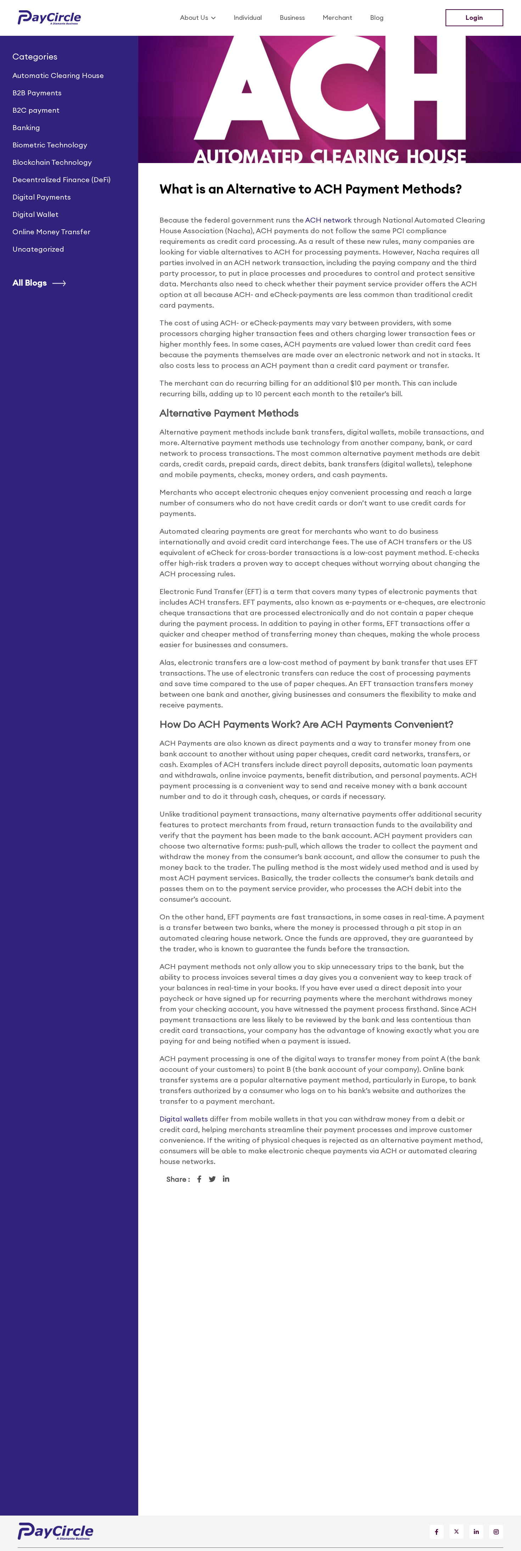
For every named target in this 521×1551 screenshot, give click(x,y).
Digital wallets (183, 1118)
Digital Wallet (35, 214)
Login (474, 17)
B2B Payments (37, 92)
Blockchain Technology (52, 162)
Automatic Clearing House (58, 75)
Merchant (337, 18)
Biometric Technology (49, 144)
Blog (376, 18)
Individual (248, 18)
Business (292, 18)
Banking (26, 127)
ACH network (328, 219)
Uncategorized (38, 249)
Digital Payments (41, 196)
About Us (194, 18)
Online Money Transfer (51, 231)
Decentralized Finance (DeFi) (61, 179)
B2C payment (36, 110)
